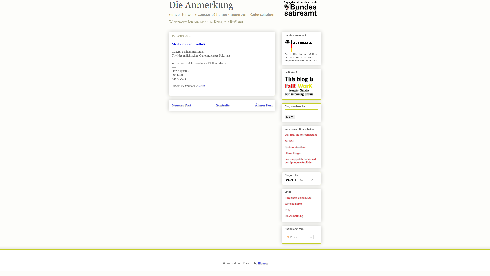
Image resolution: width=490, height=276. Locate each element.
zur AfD (289, 140)
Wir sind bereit (293, 203)
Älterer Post (263, 105)
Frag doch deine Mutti (298, 197)
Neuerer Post (181, 105)
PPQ (287, 209)
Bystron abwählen (295, 146)
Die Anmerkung (294, 215)
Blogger (263, 263)
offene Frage (292, 153)
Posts (293, 236)
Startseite (223, 105)
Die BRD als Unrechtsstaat (301, 134)
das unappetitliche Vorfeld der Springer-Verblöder (300, 160)
